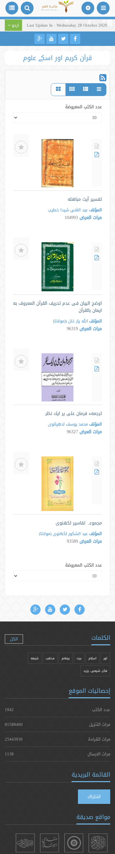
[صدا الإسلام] (49, 842)
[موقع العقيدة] (73, 842)
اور (105, 658)
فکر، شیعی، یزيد (95, 671)
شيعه (35, 658)
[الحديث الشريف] (25, 842)
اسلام (92, 658)
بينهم (66, 658)
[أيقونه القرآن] (98, 842)
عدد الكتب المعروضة (83, 106)
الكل (14, 639)
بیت (79, 658)
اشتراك (94, 796)
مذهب (50, 658)
